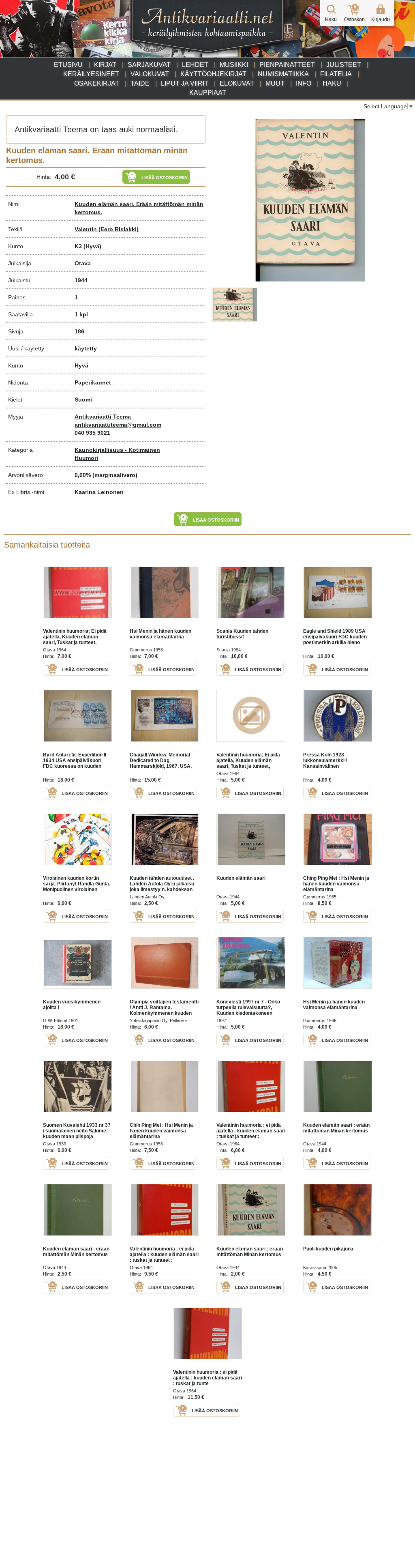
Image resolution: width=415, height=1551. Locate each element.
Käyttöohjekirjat (213, 74)
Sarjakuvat (149, 64)
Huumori (86, 458)
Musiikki (234, 64)
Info (303, 83)
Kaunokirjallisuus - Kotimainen (117, 450)
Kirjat (105, 64)
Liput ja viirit (184, 83)
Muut (275, 83)
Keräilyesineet (91, 74)
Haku (332, 83)
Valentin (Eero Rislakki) (107, 229)
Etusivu (68, 64)
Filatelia (336, 74)
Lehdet (195, 64)
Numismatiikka (283, 74)
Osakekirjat (96, 83)
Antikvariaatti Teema (103, 416)
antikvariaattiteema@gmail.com (118, 424)
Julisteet (343, 64)
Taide (140, 83)
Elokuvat (237, 83)
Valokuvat (149, 74)
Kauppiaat (207, 92)
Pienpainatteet (287, 64)
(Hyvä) (92, 246)
